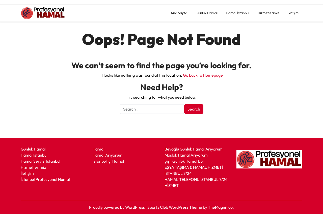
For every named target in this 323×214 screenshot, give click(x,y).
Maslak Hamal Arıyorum (186, 155)
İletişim (293, 13)
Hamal (98, 149)
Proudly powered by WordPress (117, 207)
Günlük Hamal (207, 13)
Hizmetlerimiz (268, 13)
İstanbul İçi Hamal (108, 161)
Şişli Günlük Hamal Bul (184, 161)
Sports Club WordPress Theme (175, 207)
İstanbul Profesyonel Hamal (45, 179)
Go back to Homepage (203, 75)
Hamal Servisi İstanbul (40, 161)
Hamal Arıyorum (107, 155)
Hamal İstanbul (237, 13)
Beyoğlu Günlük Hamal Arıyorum (194, 149)
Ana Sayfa (179, 13)
